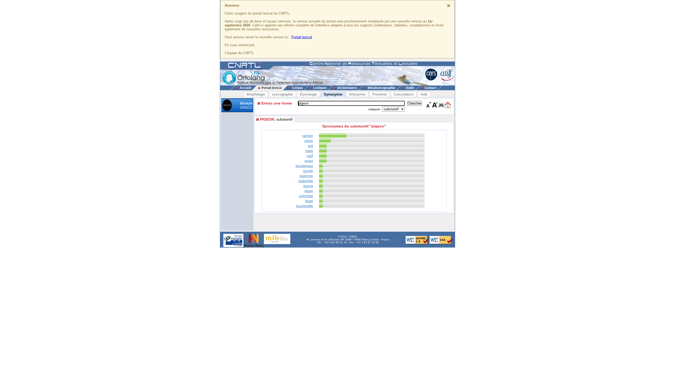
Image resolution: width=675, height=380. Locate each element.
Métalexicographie (381, 88)
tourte (308, 171)
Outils (410, 88)
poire (309, 141)
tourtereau (304, 166)
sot (310, 146)
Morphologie (256, 94)
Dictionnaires (347, 88)
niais (309, 151)
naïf (310, 156)
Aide (424, 94)
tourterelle (304, 206)
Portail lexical (301, 37)
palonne (306, 176)
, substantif (276, 119)
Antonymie (357, 94)
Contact (430, 88)
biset (309, 201)
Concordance (404, 94)
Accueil (245, 88)
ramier (307, 136)
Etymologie (308, 94)
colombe (306, 196)
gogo (309, 161)
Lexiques (320, 88)
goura (308, 186)
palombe (305, 181)
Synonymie (333, 94)
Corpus (297, 88)
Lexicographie (282, 94)
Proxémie (379, 94)
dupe (309, 191)
